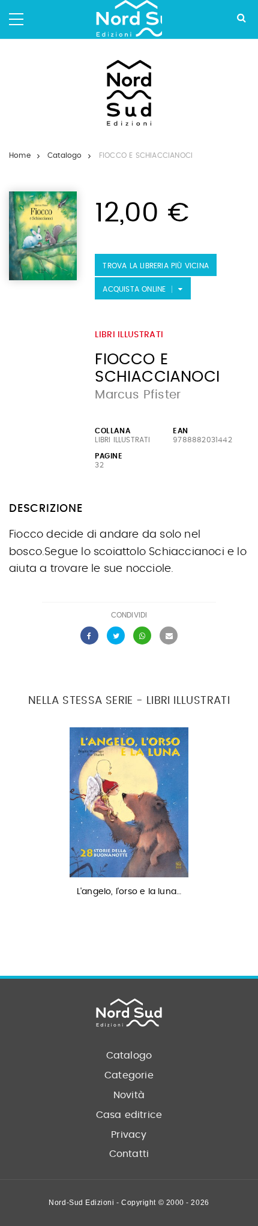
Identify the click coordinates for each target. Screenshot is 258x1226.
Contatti (129, 1154)
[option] (129, 815)
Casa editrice (129, 1115)
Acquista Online (134, 289)
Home (20, 155)
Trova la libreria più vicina (156, 265)
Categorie (129, 1075)
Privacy (128, 1135)
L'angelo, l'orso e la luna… (129, 892)
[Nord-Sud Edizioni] (129, 19)
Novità (129, 1095)
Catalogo (64, 155)
